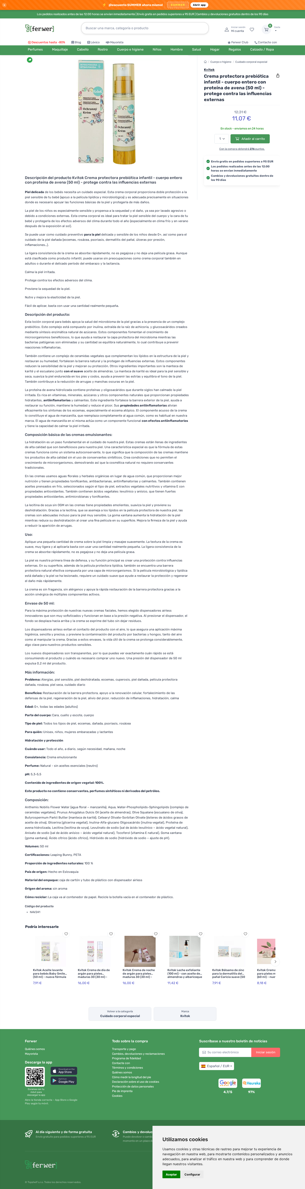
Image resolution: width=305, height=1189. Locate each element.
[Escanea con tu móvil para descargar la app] (36, 1077)
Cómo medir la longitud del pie (131, 1077)
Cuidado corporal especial (251, 61)
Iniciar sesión (265, 1052)
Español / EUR (218, 1066)
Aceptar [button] (171, 1174)
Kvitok (209, 70)
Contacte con (267, 42)
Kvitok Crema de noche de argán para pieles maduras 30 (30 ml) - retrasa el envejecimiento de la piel (140, 977)
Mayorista (116, 42)
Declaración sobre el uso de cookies (135, 1082)
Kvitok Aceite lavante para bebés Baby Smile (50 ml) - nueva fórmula (49, 973)
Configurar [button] (192, 1174)
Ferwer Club (239, 42)
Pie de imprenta (122, 1091)
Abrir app (199, 4)
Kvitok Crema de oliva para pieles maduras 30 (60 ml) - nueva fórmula (273, 973)
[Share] (278, 75)
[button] (64, 1071)
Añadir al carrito (253, 139)
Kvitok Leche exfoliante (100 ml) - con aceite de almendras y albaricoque (184, 973)
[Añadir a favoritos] (66, 933)
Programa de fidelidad (126, 1058)
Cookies (117, 1096)
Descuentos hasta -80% (48, 42)
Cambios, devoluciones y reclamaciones (138, 1054)
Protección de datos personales (133, 1086)
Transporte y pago (124, 1049)
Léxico (95, 42)
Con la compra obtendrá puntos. (242, 148)
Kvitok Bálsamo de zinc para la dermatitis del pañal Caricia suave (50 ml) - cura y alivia (228, 975)
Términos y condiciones (127, 1067)
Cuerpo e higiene (220, 61)
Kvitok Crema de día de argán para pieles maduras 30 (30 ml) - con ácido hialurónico (94, 975)
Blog (78, 42)
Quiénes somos (35, 1049)
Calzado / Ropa (262, 49)
